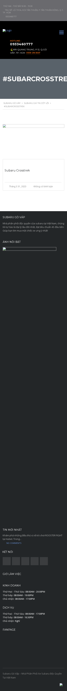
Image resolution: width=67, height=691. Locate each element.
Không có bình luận (43, 186)
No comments (13, 543)
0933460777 (11, 16)
